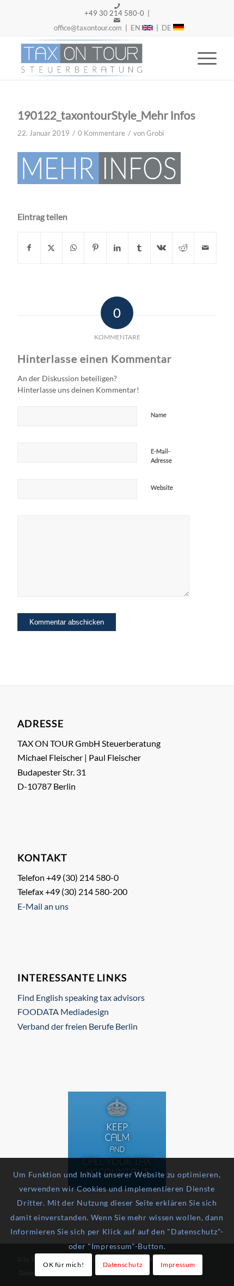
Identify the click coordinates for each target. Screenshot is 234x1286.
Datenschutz (123, 1264)
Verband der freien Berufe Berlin (77, 1026)
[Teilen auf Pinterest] (95, 247)
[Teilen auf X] (51, 247)
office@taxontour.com (87, 27)
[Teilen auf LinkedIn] (117, 247)
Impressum (178, 1264)
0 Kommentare (101, 133)
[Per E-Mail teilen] (205, 247)
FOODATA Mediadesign (63, 1011)
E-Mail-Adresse (161, 455)
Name (159, 414)
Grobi (155, 133)
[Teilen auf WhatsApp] (73, 247)
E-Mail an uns (43, 906)
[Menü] (202, 58)
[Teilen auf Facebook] (29, 247)
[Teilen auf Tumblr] (139, 247)
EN (136, 27)
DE (167, 27)
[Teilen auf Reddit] (183, 247)
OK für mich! (63, 1264)
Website (162, 487)
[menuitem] (202, 58)
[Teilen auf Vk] (161, 247)
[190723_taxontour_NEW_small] (96, 58)
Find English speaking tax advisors (81, 997)
